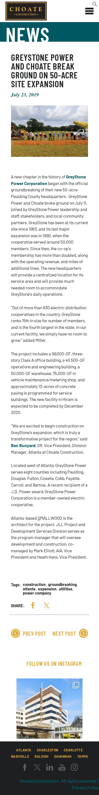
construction (34, 584)
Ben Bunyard (23, 445)
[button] (95, 5)
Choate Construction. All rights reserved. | (59, 780)
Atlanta (23, 750)
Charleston (47, 750)
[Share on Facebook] (32, 605)
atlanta (29, 589)
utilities (65, 589)
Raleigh (42, 756)
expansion (47, 589)
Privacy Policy (85, 787)
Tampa (82, 756)
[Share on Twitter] (46, 605)
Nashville (20, 756)
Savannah (63, 756)
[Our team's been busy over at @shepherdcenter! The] (49, 711)
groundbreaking (62, 584)
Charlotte (73, 750)
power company (37, 593)
